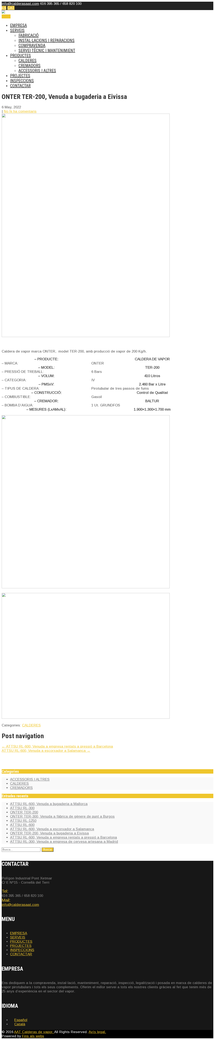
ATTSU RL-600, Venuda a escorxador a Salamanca (46, 751)
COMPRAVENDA (31, 45)
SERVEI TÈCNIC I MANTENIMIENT (46, 50)
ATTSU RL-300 (22, 808)
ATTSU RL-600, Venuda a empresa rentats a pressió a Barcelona (57, 746)
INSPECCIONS (22, 80)
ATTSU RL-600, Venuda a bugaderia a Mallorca (49, 804)
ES (4, 8)
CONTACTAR (20, 85)
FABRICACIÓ (28, 35)
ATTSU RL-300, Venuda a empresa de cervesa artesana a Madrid (64, 842)
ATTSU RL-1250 (23, 821)
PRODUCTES (20, 55)
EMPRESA (18, 25)
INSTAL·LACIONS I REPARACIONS (46, 40)
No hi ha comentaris (20, 111)
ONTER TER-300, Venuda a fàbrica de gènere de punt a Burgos (62, 816)
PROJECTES (20, 75)
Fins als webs (33, 1036)
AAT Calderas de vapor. (34, 1032)
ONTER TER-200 (24, 812)
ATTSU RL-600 (22, 825)
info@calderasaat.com (20, 4)
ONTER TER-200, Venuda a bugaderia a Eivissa (49, 833)
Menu (6, 16)
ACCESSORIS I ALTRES (37, 70)
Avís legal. (97, 1032)
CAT (10, 8)
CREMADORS (29, 65)
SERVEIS (17, 30)
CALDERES (27, 60)
